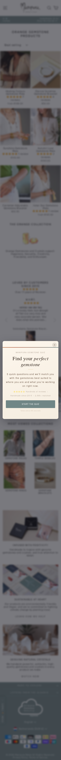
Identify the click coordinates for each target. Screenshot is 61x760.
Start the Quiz (30, 404)
